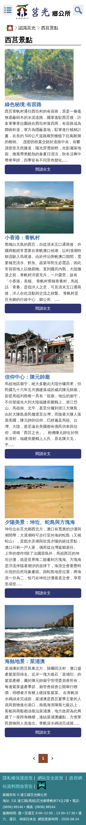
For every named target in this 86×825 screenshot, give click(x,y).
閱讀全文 (43, 169)
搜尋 (78, 10)
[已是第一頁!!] (33, 758)
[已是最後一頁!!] (52, 758)
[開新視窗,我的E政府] (41, 788)
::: (6, 28)
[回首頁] (43, 10)
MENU (7, 10)
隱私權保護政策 (18, 778)
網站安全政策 (51, 778)
